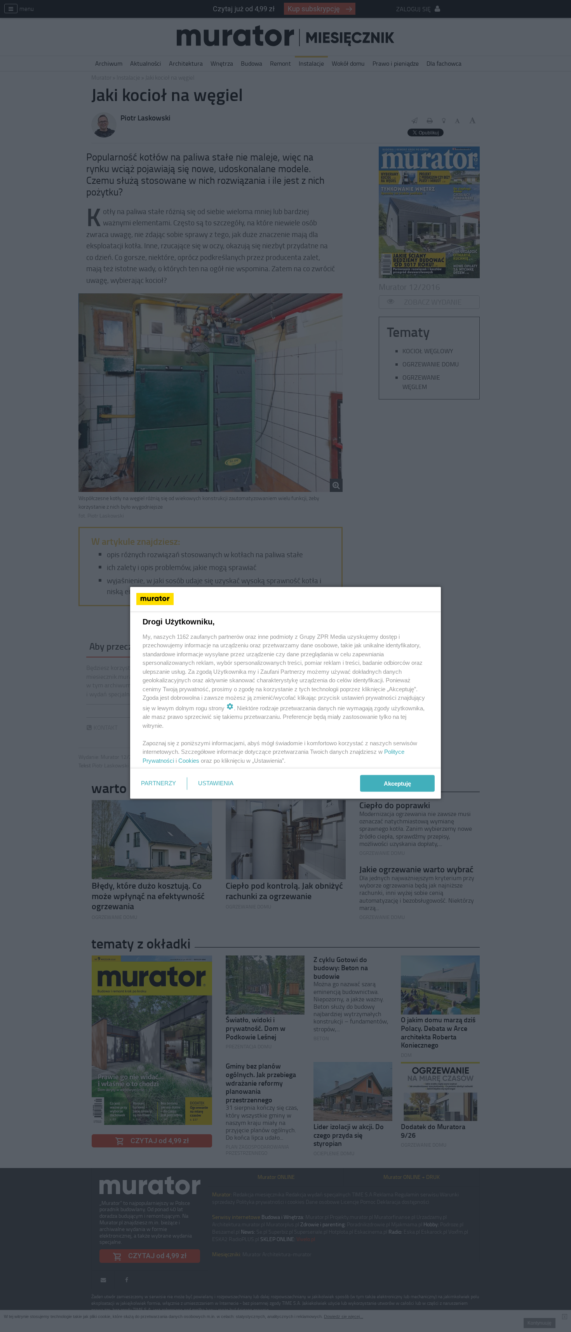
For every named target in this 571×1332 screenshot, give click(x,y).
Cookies (188, 760)
